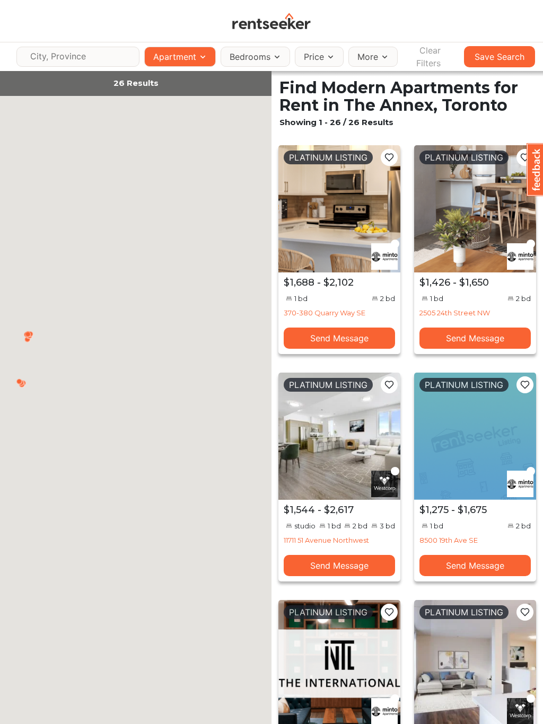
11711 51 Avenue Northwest (326, 540)
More (367, 56)
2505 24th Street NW (454, 312)
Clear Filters (428, 56)
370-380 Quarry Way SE (324, 312)
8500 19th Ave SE (448, 540)
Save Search (499, 56)
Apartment (174, 56)
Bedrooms (250, 56)
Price (314, 56)
